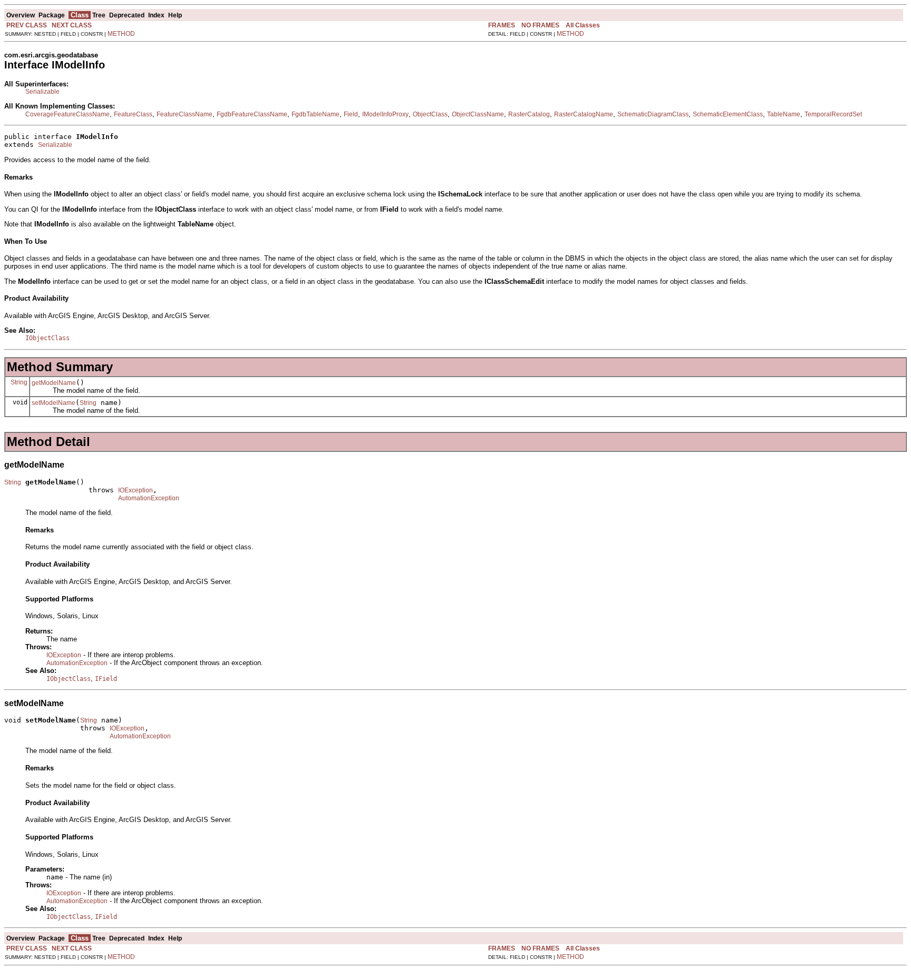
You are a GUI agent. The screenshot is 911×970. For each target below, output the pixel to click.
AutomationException (148, 498)
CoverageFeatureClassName (67, 114)
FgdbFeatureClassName (252, 114)
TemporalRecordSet (833, 114)
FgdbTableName (316, 114)
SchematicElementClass (728, 114)
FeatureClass (133, 114)
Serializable (42, 91)
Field (351, 114)
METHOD (121, 33)
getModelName (54, 383)
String (19, 382)
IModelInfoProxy (385, 114)
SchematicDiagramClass (653, 114)
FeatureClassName (184, 114)
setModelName (53, 403)
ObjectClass (430, 114)
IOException (135, 490)
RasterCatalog (529, 114)
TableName (783, 114)
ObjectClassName (478, 114)
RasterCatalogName (583, 114)
